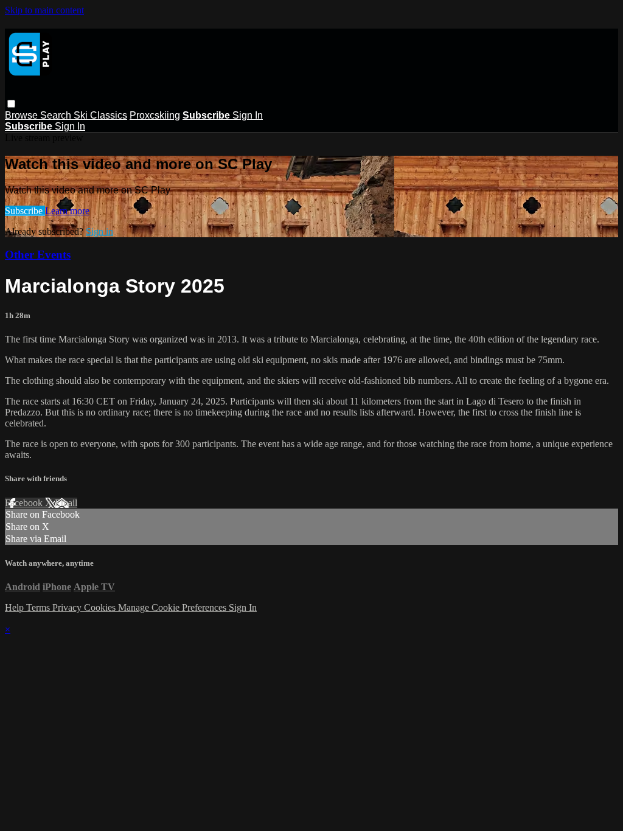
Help (15, 607)
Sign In (247, 115)
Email (66, 503)
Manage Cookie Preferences (173, 607)
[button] (11, 104)
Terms (39, 607)
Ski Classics (100, 115)
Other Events (38, 254)
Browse (22, 115)
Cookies (101, 607)
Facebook (25, 503)
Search (57, 115)
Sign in (99, 231)
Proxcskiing (155, 115)
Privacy (68, 607)
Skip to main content (44, 10)
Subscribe (25, 211)
